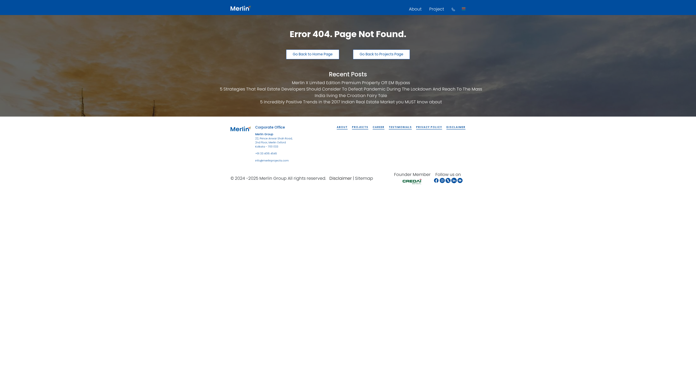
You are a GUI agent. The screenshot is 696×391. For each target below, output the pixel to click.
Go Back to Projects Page (381, 54)
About (415, 9)
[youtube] (460, 180)
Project (436, 9)
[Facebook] (436, 180)
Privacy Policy (429, 127)
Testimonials (400, 127)
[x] (448, 180)
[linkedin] (454, 180)
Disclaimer (455, 127)
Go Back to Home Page (313, 54)
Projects (360, 127)
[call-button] (453, 9)
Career (378, 127)
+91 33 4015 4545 (266, 153)
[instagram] (442, 180)
